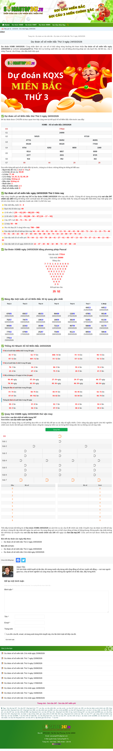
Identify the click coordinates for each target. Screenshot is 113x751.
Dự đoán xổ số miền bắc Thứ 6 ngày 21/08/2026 (23, 663)
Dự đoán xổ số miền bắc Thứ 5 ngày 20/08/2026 (23, 668)
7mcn (2, 750)
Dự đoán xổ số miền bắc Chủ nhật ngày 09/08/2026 (24, 698)
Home (7, 25)
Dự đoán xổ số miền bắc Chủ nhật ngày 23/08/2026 (24, 653)
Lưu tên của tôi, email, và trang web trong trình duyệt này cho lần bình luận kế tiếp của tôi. (41, 634)
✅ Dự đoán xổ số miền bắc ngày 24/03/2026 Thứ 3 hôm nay (32, 193)
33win (18, 750)
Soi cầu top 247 (73, 533)
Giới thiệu (53, 742)
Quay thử (56, 430)
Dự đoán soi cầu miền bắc (44, 36)
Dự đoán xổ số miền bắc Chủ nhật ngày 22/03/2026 (24, 552)
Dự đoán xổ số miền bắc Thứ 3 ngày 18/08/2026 (23, 678)
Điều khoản (61, 742)
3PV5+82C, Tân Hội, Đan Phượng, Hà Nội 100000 (59, 733)
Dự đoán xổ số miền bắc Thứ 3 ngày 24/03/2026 (56, 41)
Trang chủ (31, 36)
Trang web (8, 629)
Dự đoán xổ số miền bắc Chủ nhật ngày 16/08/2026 (24, 688)
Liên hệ (68, 742)
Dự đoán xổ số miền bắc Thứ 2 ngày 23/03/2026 (23, 542)
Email (7, 623)
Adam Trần (21, 567)
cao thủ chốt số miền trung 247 (23, 417)
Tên (6, 617)
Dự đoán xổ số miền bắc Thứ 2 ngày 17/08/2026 (23, 683)
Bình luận (8, 589)
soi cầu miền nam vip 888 (21, 420)
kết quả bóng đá (10, 750)
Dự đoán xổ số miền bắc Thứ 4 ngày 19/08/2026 (23, 673)
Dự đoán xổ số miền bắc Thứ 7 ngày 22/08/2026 (23, 658)
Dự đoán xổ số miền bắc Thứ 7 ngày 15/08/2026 (23, 693)
